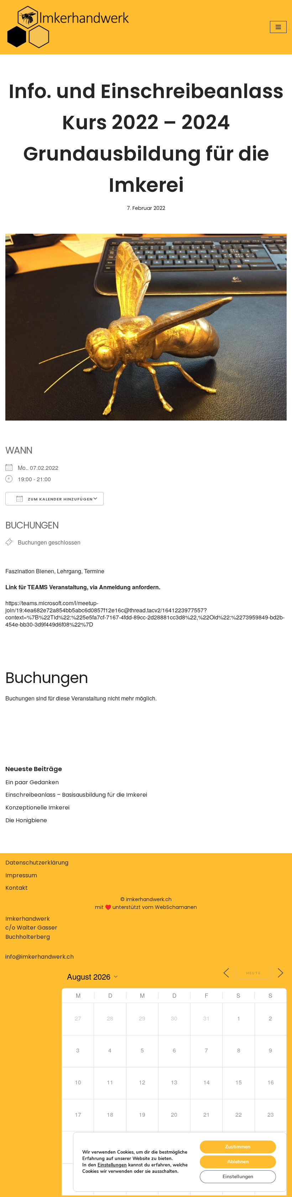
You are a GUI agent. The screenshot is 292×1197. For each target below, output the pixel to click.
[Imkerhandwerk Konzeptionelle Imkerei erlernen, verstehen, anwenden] (67, 27)
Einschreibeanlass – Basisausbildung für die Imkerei (76, 795)
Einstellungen (112, 1165)
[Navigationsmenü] (278, 27)
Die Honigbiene (26, 820)
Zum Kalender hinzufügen (59, 499)
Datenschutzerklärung (36, 863)
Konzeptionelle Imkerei (37, 807)
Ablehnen (238, 1161)
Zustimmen (237, 1146)
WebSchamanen (176, 907)
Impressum (21, 875)
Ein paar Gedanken (32, 782)
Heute (253, 973)
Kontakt (16, 888)
